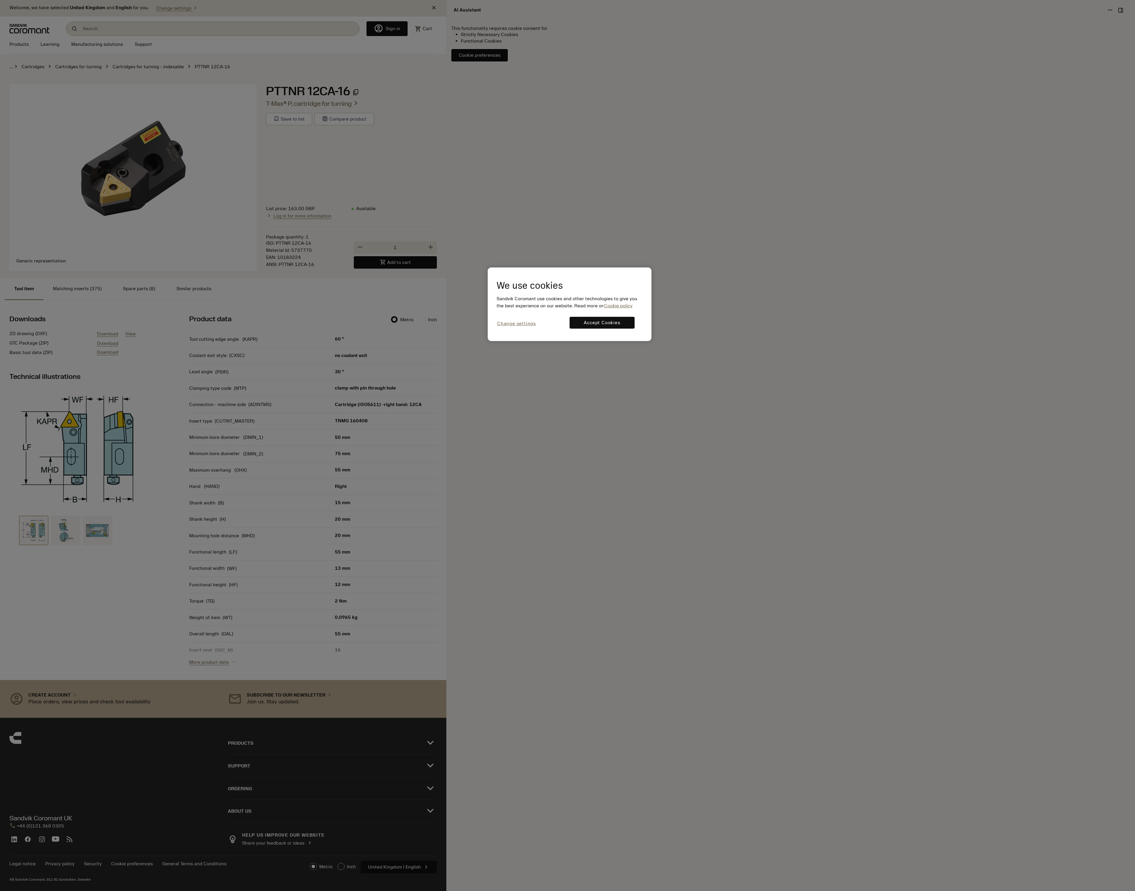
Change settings (516, 324)
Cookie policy (618, 306)
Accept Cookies (602, 323)
